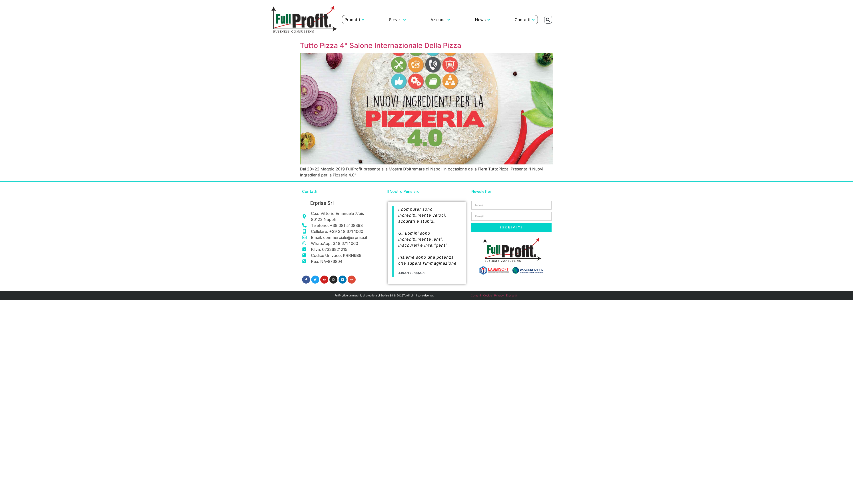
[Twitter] (315, 280)
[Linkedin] (343, 280)
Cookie (487, 295)
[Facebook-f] (306, 280)
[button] (354, 19)
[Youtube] (324, 280)
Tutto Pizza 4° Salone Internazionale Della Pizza (380, 45)
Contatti (476, 295)
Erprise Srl (512, 295)
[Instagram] (333, 280)
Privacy (499, 295)
